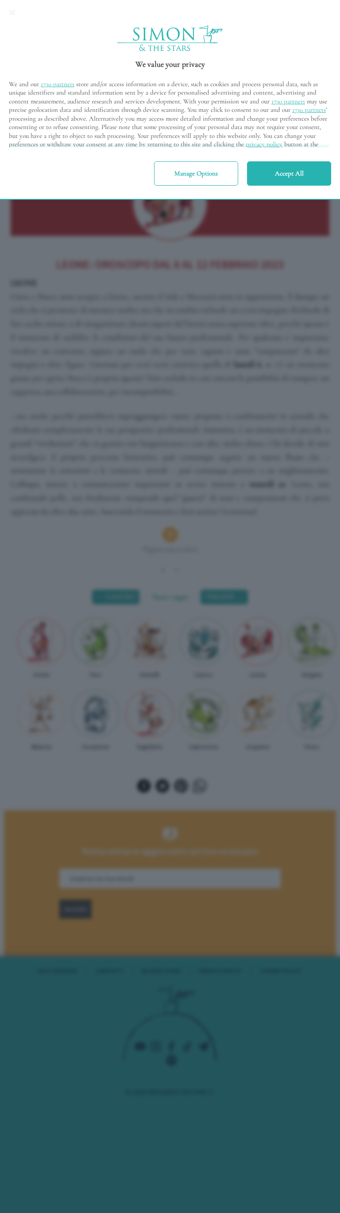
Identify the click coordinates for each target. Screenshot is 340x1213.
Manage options (196, 173)
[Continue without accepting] (12, 12)
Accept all (289, 173)
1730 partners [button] (57, 84)
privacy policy (264, 144)
